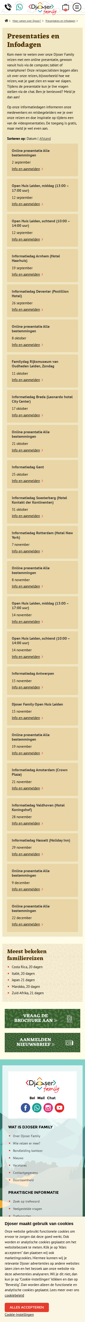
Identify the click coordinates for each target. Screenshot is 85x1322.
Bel (32, 1098)
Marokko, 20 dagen (26, 986)
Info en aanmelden (26, 169)
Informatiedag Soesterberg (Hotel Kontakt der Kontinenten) (39, 500)
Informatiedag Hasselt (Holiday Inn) (41, 840)
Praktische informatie (33, 1192)
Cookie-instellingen (19, 1315)
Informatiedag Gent (28, 467)
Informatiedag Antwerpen (33, 673)
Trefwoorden (22, 1216)
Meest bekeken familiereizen (27, 955)
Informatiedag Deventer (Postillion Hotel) (40, 293)
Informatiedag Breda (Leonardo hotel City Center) (42, 399)
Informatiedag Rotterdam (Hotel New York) (42, 535)
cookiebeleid (14, 1295)
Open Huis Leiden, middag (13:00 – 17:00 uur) (40, 187)
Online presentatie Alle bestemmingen (31, 152)
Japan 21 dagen (23, 980)
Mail (41, 1098)
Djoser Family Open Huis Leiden (37, 704)
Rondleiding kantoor (28, 1151)
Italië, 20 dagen (23, 973)
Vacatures (20, 1165)
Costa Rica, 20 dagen (27, 967)
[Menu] (77, 7)
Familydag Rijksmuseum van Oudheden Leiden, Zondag (35, 363)
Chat (51, 1098)
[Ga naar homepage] (43, 8)
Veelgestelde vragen (27, 1209)
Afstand (45, 138)
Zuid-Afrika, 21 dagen (28, 993)
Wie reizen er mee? (26, 1143)
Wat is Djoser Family (30, 1127)
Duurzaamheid (23, 1180)
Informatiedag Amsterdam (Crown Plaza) (40, 772)
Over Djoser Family (26, 1136)
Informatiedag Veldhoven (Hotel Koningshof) (38, 807)
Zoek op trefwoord (26, 1201)
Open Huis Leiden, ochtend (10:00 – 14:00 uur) (41, 223)
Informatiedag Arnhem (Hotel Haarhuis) (36, 258)
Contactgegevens (25, 1173)
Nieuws (18, 1158)
